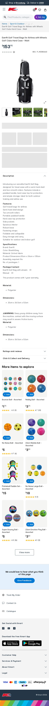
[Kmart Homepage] (13, 9)
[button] (4, 9)
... (29, 24)
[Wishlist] (39, 9)
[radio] (6, 112)
